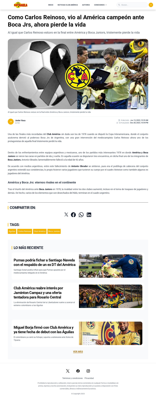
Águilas (12, 231)
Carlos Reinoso (24, 231)
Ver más (78, 351)
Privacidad (89, 378)
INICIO (50, 5)
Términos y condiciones (72, 378)
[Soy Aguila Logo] (21, 4)
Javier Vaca (20, 120)
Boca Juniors (54, 231)
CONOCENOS (99, 5)
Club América (39, 231)
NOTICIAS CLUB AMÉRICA (68, 5)
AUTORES (86, 5)
